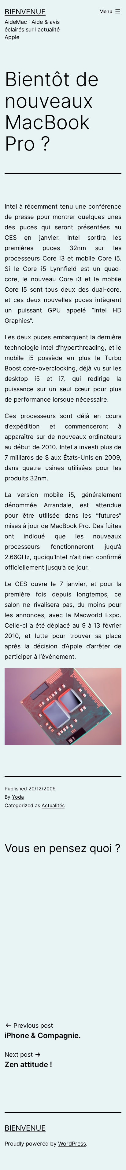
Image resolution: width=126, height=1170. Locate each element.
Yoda (18, 797)
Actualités (53, 805)
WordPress (72, 1143)
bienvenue (25, 11)
